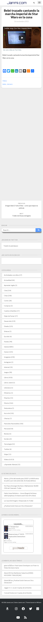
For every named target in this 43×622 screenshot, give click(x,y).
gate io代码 (8, 565)
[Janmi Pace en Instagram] (16, 607)
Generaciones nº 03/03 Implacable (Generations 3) (16, 536)
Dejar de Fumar (9, 316)
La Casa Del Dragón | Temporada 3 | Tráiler (18, 501)
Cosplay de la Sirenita (24, 588)
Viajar (6, 454)
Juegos (6, 372)
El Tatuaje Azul (13, 527)
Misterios (7, 393)
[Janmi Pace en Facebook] (23, 607)
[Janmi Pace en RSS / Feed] (25, 616)
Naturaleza (8, 408)
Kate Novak (12, 528)
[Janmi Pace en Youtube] (18, 616)
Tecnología (8, 444)
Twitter (6, 449)
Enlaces (6, 331)
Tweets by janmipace (11, 246)
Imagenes (7, 357)
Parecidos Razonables (11, 424)
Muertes (7, 398)
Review (6, 434)
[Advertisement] (22, 64)
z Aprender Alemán (10, 464)
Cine (5, 290)
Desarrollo (7, 321)
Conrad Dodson (9, 593)
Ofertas (6, 418)
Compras (7, 306)
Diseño (6, 326)
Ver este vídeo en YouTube (12, 50)
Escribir (6, 336)
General (6, 347)
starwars (10, 84)
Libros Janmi (8, 383)
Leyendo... (18, 524)
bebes (4, 84)
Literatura (7, 388)
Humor (6, 352)
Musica (6, 403)
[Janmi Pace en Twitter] (30, 607)
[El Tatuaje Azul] (6, 529)
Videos (4, 81)
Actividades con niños (11, 275)
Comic (6, 301)
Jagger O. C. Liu (9, 588)
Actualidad (8, 280)
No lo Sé (7, 413)
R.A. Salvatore (8, 540)
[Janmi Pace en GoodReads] (37, 607)
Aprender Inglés (9, 285)
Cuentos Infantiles (10, 311)
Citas (6, 295)
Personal (7, 429)
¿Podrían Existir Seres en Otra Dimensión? (18, 506)
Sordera (6, 439)
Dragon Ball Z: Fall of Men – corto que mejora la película (21, 206)
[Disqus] (22, 120)
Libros (6, 377)
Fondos (6, 342)
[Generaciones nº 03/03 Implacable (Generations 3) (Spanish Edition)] (6, 537)
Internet (7, 367)
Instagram (7, 362)
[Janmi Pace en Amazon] (7, 607)
